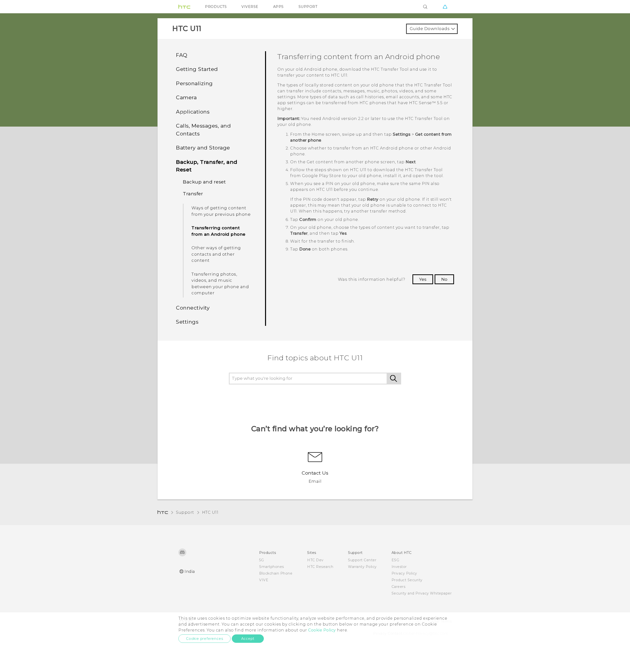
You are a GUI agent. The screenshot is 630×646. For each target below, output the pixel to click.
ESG (395, 560)
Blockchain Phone (275, 573)
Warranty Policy (362, 566)
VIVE (263, 580)
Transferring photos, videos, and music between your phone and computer (220, 284)
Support (185, 512)
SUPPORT (308, 6)
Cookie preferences (204, 638)
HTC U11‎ (210, 512)
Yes (422, 279)
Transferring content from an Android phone (218, 231)
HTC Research (320, 566)
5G (261, 560)
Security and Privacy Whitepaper (422, 593)
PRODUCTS (216, 6)
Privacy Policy (404, 573)
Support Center (362, 560)
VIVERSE (249, 6)
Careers (399, 586)
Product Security (407, 580)
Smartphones (271, 566)
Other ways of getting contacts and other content (216, 254)
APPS (278, 6)
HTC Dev (315, 560)
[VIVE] (445, 6)
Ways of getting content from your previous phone (221, 211)
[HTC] (184, 7)
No (444, 279)
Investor (399, 566)
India (190, 571)
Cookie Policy (322, 630)
